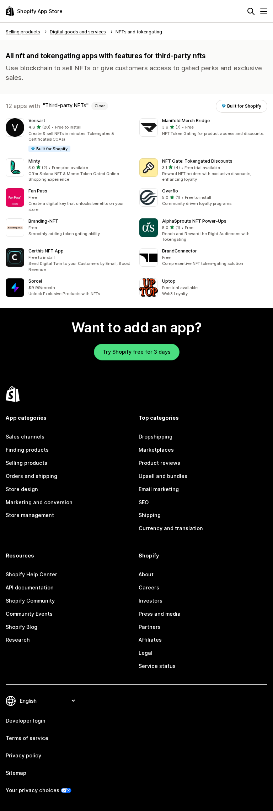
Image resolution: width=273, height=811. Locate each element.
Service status (157, 666)
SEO (144, 502)
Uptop (169, 281)
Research (18, 640)
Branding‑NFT (43, 221)
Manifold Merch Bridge (186, 120)
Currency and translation (171, 528)
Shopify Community (30, 601)
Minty (34, 161)
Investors (150, 601)
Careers (149, 587)
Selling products (26, 463)
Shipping (150, 515)
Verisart (36, 120)
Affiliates (150, 640)
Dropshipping (155, 437)
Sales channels (25, 437)
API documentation (30, 587)
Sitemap (16, 773)
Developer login (26, 721)
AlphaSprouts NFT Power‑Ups (194, 221)
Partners (150, 627)
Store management (30, 515)
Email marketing (159, 489)
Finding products (27, 450)
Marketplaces (156, 450)
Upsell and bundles (163, 476)
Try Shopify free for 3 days (137, 352)
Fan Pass (37, 191)
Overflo (170, 191)
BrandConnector (179, 251)
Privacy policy (23, 755)
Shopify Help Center (31, 574)
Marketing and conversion (39, 502)
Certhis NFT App (46, 251)
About (146, 574)
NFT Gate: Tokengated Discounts (197, 161)
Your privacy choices (32, 790)
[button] (70, 135)
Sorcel (35, 281)
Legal (145, 653)
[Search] (251, 11)
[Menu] (263, 11)
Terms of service (27, 738)
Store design (22, 489)
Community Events (29, 614)
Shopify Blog (21, 627)
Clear (100, 105)
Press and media (160, 614)
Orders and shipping (31, 476)
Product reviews (159, 463)
